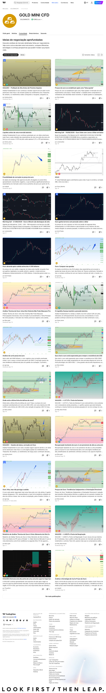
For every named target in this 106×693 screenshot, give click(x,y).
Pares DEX (36, 631)
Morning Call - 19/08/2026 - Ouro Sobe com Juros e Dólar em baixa (79, 132)
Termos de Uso (53, 668)
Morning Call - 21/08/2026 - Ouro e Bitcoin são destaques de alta (26, 222)
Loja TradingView (53, 659)
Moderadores (73, 624)
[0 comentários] (42, 142)
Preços (51, 617)
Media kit (51, 654)
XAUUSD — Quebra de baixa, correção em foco (19, 445)
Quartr (25, 639)
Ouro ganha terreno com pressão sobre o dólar (71, 222)
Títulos (35, 625)
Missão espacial (53, 647)
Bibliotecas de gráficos (91, 617)
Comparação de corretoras (56, 630)
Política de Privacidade (55, 672)
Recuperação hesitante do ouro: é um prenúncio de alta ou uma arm (79, 445)
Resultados (36, 648)
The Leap (51, 631)
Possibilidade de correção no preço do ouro (18, 177)
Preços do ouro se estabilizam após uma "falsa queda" (74, 88)
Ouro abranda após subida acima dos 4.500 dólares (21, 266)
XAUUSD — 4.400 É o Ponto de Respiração (70, 534)
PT (87, 2)
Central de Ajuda (53, 651)
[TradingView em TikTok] (24, 620)
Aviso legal (52, 670)
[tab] (11, 54)
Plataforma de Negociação (92, 623)
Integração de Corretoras (91, 631)
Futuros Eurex (52, 638)
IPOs (34, 652)
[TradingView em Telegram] (20, 620)
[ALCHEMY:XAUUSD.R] (57, 174)
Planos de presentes (54, 621)
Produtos (35, 2)
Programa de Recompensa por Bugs (57, 680)
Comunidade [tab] (23, 33)
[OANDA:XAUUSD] (4, 85)
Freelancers (73, 643)
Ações (35, 622)
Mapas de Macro (37, 663)
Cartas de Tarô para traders (56, 661)
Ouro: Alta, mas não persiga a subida (16, 489)
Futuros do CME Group (55, 637)
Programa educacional (91, 635)
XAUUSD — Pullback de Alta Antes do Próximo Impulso (22, 88)
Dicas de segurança (54, 677)
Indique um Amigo (75, 619)
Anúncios (87, 629)
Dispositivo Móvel (38, 670)
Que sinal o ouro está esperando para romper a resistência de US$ (78, 356)
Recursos (51, 615)
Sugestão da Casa (75, 633)
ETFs (34, 624)
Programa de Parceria (91, 633)
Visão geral (52, 626)
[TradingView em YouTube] (10, 620)
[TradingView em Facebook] (7, 620)
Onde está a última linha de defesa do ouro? (18, 400)
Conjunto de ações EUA (55, 640)
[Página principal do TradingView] (4, 2)
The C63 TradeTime (54, 663)
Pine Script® (36, 664)
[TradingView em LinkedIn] (17, 620)
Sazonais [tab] (43, 33)
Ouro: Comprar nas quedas (64, 266)
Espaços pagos (74, 645)
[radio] (98, 54)
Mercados (55, 2)
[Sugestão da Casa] (4, 60)
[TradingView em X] (4, 620)
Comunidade (45, 2)
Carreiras (51, 653)
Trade (71, 630)
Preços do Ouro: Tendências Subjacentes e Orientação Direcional (78, 489)
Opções (35, 661)
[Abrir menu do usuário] (91, 2)
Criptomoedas (37, 627)
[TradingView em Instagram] (14, 620)
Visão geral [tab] (6, 33)
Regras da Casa (74, 623)
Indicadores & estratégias (73, 639)
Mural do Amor (74, 617)
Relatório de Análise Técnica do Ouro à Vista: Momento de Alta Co (26, 534)
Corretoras (64, 2)
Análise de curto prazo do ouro (14, 356)
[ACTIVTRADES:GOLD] (57, 129)
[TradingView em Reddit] (27, 620)
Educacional (73, 631)
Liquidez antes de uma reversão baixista (17, 132)
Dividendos (36, 650)
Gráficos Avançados (90, 621)
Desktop (35, 671)
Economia (36, 647)
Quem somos (52, 645)
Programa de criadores (76, 621)
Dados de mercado (54, 619)
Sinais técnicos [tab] (34, 33)
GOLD (57, 177)
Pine (34, 633)
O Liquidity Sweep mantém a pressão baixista (71, 311)
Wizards (72, 642)
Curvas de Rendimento (39, 659)
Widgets (87, 615)
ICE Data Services (21, 628)
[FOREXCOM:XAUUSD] (4, 308)
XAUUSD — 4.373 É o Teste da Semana (69, 400)
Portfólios (35, 657)
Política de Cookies (54, 674)
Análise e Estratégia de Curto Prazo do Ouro (70, 579)
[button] (39, 2)
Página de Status (53, 682)
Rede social (73, 615)
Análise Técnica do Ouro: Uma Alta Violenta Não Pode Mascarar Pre (27, 311)
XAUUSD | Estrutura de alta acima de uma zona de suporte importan (27, 579)
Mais (72, 2)
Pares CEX (36, 629)
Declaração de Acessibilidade (57, 675)
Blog (50, 649)
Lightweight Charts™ (90, 619)
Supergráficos (37, 617)
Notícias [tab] (14, 33)
